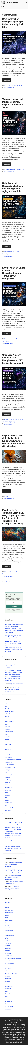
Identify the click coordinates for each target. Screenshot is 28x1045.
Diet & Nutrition (9, 731)
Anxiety (6, 419)
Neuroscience (18, 85)
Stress (11, 254)
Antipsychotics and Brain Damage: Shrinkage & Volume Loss (13, 678)
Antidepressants (9, 711)
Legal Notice (16, 1020)
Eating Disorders (9, 737)
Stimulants (7, 795)
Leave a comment (9, 87)
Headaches (8, 744)
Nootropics (8, 770)
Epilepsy (7, 739)
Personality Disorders (11, 775)
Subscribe (14, 606)
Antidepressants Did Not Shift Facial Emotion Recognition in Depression (13, 637)
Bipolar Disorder (9, 721)
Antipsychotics (9, 714)
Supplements (14, 574)
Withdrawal (8, 810)
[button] (26, 2)
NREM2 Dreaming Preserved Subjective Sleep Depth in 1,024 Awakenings (13, 649)
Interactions (8, 749)
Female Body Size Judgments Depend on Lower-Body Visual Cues (13, 643)
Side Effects (8, 790)
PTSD (6, 785)
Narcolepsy (8, 754)
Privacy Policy (8, 1020)
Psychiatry (16, 251)
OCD (6, 772)
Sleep (6, 792)
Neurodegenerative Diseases (13, 759)
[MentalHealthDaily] (3, 2)
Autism (6, 719)
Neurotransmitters (10, 767)
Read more (7, 80)
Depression (7, 169)
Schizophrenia (8, 787)
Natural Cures (8, 757)
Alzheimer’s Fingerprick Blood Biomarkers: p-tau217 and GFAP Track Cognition (14, 630)
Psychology (5, 254)
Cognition (10, 85)
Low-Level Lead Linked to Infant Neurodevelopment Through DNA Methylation (13, 273)
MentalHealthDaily (12, 2)
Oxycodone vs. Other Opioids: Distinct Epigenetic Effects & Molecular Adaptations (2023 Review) (13, 440)
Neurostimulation (9, 764)
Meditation (7, 752)
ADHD (6, 706)
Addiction (7, 704)
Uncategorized (9, 808)
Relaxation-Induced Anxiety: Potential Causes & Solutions (12, 689)
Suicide (7, 800)
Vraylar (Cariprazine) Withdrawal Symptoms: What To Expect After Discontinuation (13, 672)
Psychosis (7, 782)
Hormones (7, 747)
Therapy (7, 805)
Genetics (13, 169)
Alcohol (7, 709)
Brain (5, 85)
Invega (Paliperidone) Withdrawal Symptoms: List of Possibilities (13, 666)
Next (8, 581)
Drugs (6, 496)
